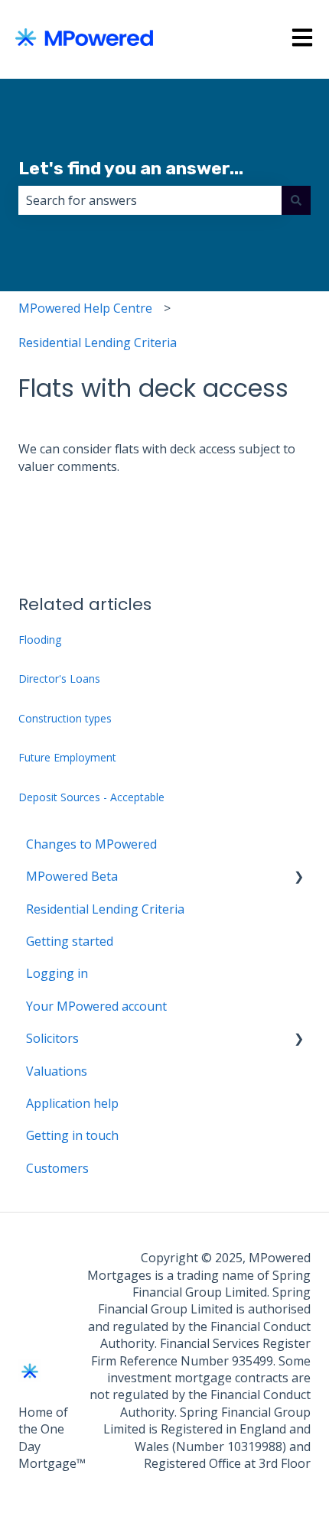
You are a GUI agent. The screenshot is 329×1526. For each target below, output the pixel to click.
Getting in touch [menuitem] (72, 1135)
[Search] (296, 200)
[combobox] (150, 200)
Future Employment (67, 757)
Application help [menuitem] (72, 1103)
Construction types (65, 718)
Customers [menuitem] (57, 1168)
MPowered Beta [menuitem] (72, 876)
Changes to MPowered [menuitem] (91, 844)
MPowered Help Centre (85, 308)
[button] (298, 877)
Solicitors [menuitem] (52, 1038)
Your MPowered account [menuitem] (96, 1006)
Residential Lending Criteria (97, 342)
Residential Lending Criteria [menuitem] (105, 909)
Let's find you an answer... (130, 168)
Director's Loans (59, 678)
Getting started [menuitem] (69, 941)
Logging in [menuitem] (57, 973)
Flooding (39, 639)
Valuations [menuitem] (56, 1071)
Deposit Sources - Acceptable (91, 797)
